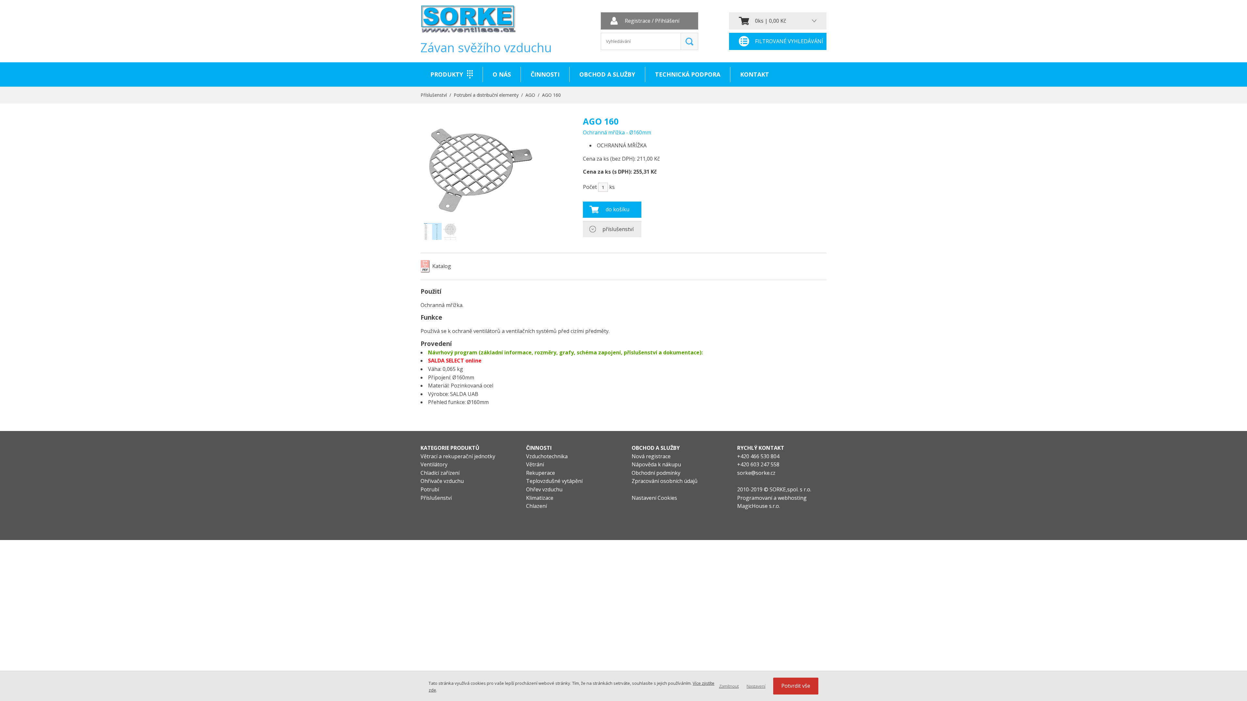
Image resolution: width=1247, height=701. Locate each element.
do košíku (617, 209)
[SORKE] (468, 21)
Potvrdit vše (795, 685)
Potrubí (430, 489)
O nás (502, 74)
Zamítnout (729, 686)
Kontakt (754, 74)
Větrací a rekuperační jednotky (458, 456)
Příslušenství (434, 95)
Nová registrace (651, 456)
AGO (530, 95)
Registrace (637, 21)
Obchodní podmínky (656, 472)
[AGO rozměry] (440, 231)
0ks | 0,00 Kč (770, 20)
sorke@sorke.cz (756, 472)
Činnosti (545, 74)
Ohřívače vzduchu (442, 481)
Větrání (535, 464)
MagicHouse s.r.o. (758, 506)
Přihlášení (667, 21)
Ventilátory (434, 464)
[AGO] (478, 213)
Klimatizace (539, 497)
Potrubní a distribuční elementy (486, 95)
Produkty (446, 74)
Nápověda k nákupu (656, 464)
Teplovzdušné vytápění (554, 481)
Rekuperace (540, 472)
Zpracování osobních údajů (665, 481)
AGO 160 (551, 95)
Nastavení (756, 686)
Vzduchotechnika (547, 456)
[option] (440, 231)
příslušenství (618, 229)
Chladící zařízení (440, 472)
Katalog (441, 266)
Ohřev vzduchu (544, 489)
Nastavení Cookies (654, 497)
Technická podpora (687, 74)
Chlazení (536, 506)
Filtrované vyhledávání (789, 41)
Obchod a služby (607, 74)
